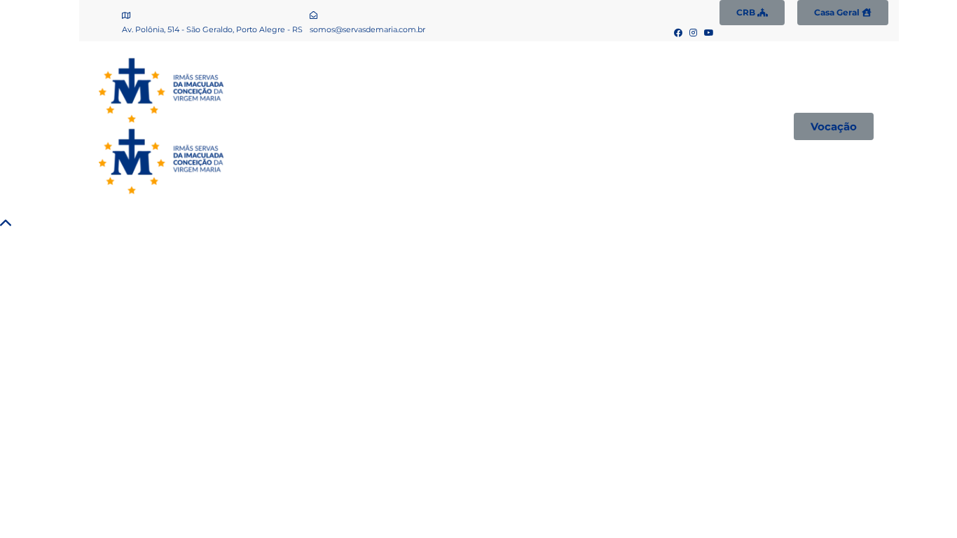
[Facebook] (679, 33)
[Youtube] (709, 33)
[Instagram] (693, 33)
